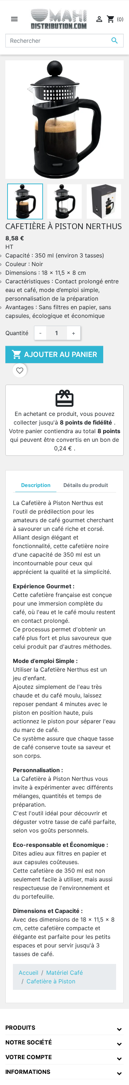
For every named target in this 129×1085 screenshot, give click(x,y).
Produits (20, 1027)
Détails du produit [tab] (85, 485)
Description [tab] (36, 485)
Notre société (28, 1042)
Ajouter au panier (54, 354)
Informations (27, 1071)
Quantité (16, 333)
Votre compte (28, 1057)
